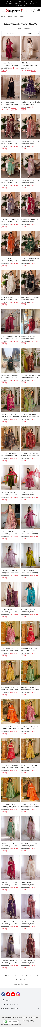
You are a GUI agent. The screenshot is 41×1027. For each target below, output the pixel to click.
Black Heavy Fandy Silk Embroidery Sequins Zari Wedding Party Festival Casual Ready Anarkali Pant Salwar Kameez (30, 298)
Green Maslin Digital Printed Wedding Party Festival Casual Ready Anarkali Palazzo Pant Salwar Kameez (30, 415)
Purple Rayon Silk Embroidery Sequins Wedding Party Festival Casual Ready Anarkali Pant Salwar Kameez (10, 610)
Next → (22, 979)
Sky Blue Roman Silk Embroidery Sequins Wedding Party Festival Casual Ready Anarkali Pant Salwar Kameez (30, 610)
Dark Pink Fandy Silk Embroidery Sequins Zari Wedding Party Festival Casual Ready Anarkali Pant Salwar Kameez (9, 883)
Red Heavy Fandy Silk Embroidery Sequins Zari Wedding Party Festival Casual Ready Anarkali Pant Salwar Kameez (29, 220)
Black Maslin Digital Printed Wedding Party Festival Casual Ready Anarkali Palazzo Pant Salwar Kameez (10, 454)
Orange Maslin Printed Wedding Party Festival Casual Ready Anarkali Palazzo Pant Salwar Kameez (10, 727)
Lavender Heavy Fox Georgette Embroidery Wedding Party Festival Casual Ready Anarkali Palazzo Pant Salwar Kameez (10, 571)
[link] (27, 11)
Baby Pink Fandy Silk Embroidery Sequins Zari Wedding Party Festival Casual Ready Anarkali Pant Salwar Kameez (29, 844)
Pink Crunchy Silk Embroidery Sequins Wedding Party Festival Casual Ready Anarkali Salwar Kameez (10, 532)
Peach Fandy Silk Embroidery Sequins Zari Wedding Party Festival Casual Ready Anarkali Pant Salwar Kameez (29, 922)
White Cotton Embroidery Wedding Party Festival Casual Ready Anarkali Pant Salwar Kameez (29, 64)
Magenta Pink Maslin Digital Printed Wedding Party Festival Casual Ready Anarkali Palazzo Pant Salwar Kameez (10, 415)
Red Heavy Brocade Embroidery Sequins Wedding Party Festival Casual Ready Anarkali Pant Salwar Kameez (30, 337)
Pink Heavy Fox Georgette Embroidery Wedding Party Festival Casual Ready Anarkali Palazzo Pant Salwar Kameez (30, 532)
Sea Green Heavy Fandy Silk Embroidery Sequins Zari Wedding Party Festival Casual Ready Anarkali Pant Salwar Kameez (10, 181)
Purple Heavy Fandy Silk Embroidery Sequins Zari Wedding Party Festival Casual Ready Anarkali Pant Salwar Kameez (30, 103)
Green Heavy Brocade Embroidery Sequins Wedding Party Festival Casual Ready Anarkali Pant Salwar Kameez (10, 376)
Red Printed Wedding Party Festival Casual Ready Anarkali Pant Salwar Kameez (29, 649)
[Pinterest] (8, 993)
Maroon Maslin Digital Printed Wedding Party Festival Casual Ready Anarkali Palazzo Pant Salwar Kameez (30, 454)
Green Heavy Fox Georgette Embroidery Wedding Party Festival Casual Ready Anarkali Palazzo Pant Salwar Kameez (30, 571)
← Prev (6, 976)
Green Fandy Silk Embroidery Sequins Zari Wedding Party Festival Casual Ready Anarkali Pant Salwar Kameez (9, 844)
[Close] (38, 2)
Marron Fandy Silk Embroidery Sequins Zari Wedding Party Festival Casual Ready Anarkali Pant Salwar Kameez (29, 961)
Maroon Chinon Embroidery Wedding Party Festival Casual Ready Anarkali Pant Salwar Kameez (9, 64)
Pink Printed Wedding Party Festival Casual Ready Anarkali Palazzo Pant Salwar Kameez (10, 649)
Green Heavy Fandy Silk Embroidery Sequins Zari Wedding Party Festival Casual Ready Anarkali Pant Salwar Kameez (30, 259)
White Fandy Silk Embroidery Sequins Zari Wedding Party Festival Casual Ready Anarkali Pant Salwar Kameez (29, 883)
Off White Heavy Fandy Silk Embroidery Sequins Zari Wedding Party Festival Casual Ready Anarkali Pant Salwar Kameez (10, 298)
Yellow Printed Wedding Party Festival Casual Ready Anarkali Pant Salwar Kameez (10, 688)
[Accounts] (34, 11)
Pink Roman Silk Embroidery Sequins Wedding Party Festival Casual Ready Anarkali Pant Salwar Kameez (30, 493)
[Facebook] (3, 993)
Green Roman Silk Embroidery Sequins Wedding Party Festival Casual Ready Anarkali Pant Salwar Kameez (10, 493)
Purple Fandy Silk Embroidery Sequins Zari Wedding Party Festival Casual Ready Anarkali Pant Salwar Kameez (9, 922)
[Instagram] (17, 993)
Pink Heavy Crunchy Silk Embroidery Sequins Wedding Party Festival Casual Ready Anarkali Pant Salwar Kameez (10, 337)
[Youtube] (12, 993)
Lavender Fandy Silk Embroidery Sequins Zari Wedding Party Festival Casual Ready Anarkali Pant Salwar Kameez (9, 961)
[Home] (14, 11)
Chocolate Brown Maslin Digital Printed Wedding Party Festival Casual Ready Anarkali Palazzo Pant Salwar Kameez (30, 376)
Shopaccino (16, 1024)
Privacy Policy (28, 1021)
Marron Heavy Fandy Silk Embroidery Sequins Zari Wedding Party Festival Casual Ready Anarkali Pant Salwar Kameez (10, 142)
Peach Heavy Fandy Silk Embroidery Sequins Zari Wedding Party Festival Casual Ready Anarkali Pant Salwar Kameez (30, 142)
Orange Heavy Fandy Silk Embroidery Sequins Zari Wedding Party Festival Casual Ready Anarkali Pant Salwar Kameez (10, 259)
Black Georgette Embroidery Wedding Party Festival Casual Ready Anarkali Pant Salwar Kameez (9, 103)
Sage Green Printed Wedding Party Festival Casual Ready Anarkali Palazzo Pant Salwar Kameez (30, 688)
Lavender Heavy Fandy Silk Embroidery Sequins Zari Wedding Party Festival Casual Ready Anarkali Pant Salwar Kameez (10, 220)
